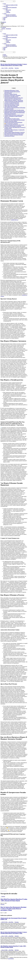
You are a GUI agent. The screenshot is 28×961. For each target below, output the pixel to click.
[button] (1, 31)
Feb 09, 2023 (4, 922)
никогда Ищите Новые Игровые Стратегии (14, 132)
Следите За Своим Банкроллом (11, 102)
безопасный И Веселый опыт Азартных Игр (14, 111)
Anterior (3, 896)
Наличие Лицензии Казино (10, 121)
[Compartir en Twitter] (2, 890)
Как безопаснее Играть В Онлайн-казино (14, 133)
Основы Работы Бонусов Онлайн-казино (13, 115)
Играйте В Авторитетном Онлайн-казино (14, 110)
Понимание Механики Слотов (11, 90)
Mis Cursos (8, 9)
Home (4, 3)
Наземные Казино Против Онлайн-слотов (14, 124)
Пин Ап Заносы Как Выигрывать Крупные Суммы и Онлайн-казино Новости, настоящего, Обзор (14, 65)
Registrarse (8, 28)
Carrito (7, 11)
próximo (2, 904)
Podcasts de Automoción (11, 7)
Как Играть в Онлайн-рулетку (11, 96)
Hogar (4, 54)
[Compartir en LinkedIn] (3, 890)
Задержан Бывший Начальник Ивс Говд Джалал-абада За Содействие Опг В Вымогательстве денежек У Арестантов (13, 99)
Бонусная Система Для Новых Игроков (13, 134)
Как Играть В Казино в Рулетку (11, 104)
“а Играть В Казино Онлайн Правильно (13, 101)
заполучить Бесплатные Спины (11, 105)
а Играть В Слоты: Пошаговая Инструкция (14, 119)
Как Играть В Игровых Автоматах (12, 95)
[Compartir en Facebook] (1, 890)
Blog (4, 18)
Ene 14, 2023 (4, 950)
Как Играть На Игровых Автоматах (12, 126)
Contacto (5, 17)
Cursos (4, 13)
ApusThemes (11, 958)
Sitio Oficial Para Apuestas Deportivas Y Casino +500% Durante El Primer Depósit (14, 899)
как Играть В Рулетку (9, 136)
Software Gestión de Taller (11, 5)
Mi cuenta (5, 8)
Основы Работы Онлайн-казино (11, 118)
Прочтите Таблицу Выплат (10, 94)
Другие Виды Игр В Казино (11, 106)
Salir (4, 19)
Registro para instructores (11, 16)
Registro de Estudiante (11, 14)
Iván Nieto (5, 6)
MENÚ (2, 23)
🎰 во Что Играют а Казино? (11, 123)
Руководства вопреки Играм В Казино (13, 122)
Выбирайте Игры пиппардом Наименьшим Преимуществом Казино (14, 113)
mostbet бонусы (14, 219)
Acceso (3, 28)
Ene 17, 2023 (4, 68)
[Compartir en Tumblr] (4, 890)
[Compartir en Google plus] (5, 890)
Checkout (8, 12)
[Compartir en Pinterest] (6, 890)
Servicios (5, 55)
